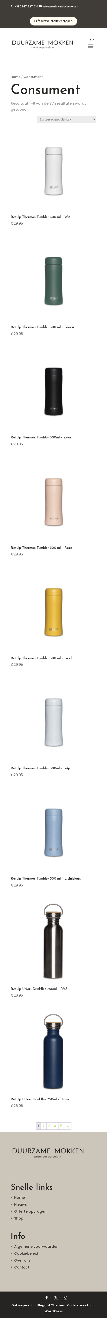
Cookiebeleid (26, 1253)
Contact (21, 1267)
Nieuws (20, 1204)
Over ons (22, 1260)
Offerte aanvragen (53, 21)
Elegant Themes (51, 1305)
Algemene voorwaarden (36, 1246)
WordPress (54, 1311)
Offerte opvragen (30, 1211)
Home (15, 76)
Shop (18, 1218)
